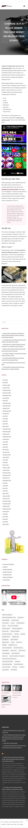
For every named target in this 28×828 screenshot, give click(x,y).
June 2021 (5, 485)
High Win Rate (5, 642)
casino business (15, 620)
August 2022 (6, 457)
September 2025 (7, 395)
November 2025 (7, 392)
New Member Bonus (18, 647)
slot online (22, 667)
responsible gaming (18, 664)
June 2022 (5, 459)
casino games (5, 623)
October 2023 (6, 434)
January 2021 (6, 498)
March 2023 (6, 449)
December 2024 (7, 403)
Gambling (5, 566)
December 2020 (7, 501)
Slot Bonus (14, 667)
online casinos (22, 650)
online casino (13, 650)
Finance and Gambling (13, 625)
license (12, 642)
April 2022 (5, 462)
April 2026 (5, 382)
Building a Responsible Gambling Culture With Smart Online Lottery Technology (13, 349)
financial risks (5, 631)
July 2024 (5, 416)
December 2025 (7, 390)
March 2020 (6, 524)
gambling (23, 634)
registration (17, 661)
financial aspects (6, 628)
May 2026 (5, 380)
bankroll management (7, 614)
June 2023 (5, 441)
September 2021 (7, 480)
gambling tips (5, 639)
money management (7, 647)
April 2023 (5, 447)
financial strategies (15, 631)
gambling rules (15, 636)
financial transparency (7, 634)
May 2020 (5, 519)
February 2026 (6, 385)
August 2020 (6, 511)
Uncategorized (6, 579)
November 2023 (7, 431)
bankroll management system (9, 617)
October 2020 (6, 506)
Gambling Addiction (7, 569)
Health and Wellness (8, 577)
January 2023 (6, 452)
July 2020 (5, 514)
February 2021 (6, 496)
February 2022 (6, 467)
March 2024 (6, 426)
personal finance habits (7, 661)
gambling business (7, 572)
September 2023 (7, 436)
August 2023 (6, 439)
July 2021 (5, 483)
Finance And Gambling (8, 564)
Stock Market (14, 669)
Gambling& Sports (7, 574)
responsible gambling (7, 664)
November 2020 (7, 503)
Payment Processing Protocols (9, 658)
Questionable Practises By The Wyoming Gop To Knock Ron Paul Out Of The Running (14, 746)
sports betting (5, 669)
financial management (17, 628)
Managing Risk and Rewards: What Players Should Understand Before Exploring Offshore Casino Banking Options (13, 335)
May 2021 (5, 488)
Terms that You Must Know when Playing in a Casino (16, 695)
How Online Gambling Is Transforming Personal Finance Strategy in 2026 (14, 354)
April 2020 (5, 521)
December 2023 (7, 429)
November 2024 (7, 405)
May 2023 (5, 444)
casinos (12, 623)
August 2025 (6, 398)
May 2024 (5, 421)
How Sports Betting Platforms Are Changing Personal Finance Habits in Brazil (13, 359)
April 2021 (5, 490)
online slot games (16, 653)
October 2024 (6, 408)
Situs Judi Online (6, 667)
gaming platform (14, 639)
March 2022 (6, 465)
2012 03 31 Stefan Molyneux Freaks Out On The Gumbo (13, 731)
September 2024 (7, 411)
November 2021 (7, 475)
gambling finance (6, 636)
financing (16, 634)
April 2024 (5, 423)
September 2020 (7, 508)
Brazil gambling (5, 620)
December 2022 (7, 454)
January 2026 (6, 387)
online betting (5, 650)
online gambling (5, 653)
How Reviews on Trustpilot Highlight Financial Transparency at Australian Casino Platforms (13, 345)
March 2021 (6, 493)
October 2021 (6, 477)
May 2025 (5, 400)
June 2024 (5, 418)
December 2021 (7, 472)
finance (4, 625)
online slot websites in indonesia (17, 656)
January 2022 (6, 470)
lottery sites (19, 642)
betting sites (20, 617)
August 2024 (6, 413)
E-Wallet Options (20, 623)
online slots (4, 656)
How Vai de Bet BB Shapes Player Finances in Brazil (13, 363)
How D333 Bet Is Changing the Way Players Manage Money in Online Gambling (13, 368)
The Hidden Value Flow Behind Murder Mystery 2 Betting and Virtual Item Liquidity (14, 340)
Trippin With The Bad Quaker (10, 743)
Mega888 (4, 645)
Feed (4, 753)
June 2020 (5, 516)
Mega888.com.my (13, 645)
